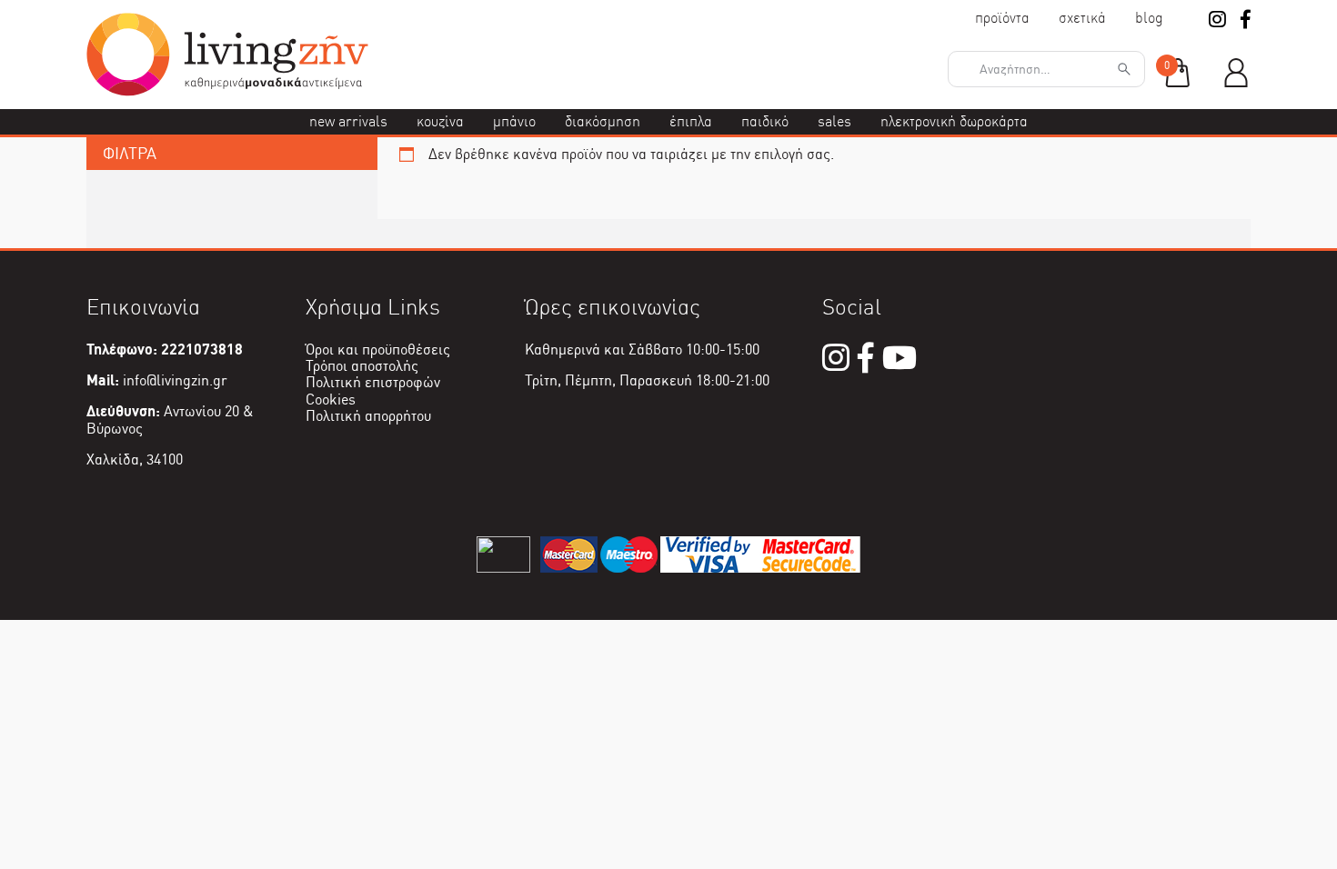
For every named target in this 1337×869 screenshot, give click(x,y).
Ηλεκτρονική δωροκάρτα (954, 121)
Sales (834, 121)
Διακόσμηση (602, 121)
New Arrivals (348, 121)
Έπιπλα (690, 121)
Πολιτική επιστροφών (373, 382)
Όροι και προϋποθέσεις (378, 349)
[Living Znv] (227, 91)
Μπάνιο (514, 121)
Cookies (331, 399)
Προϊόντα (1002, 17)
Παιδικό (765, 121)
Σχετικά (1082, 17)
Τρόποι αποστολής (362, 366)
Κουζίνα (440, 121)
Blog (1149, 17)
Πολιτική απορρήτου (368, 416)
